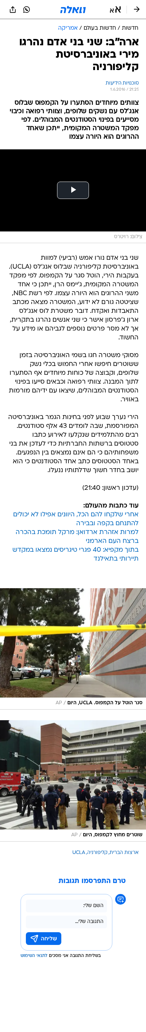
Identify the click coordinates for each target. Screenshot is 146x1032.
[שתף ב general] (13, 9)
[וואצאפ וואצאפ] (26, 9)
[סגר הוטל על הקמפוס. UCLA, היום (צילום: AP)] (73, 649)
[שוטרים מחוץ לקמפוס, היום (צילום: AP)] (73, 781)
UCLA (78, 852)
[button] (115, 9)
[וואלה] (73, 9)
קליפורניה (97, 852)
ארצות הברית (124, 852)
